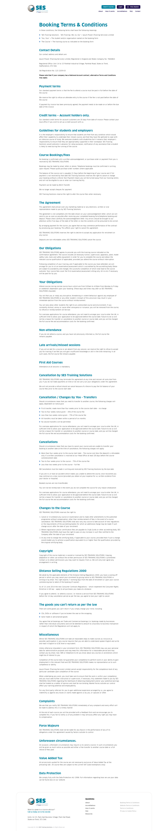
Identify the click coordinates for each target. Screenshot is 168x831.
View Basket (134, 7)
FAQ (131, 11)
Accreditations (122, 11)
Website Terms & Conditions (129, 805)
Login (120, 7)
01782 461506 (45, 812)
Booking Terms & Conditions (129, 803)
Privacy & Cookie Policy (128, 811)
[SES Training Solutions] (38, 9)
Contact (137, 11)
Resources (88, 814)
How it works (110, 11)
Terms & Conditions (126, 808)
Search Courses (108, 7)
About (101, 11)
